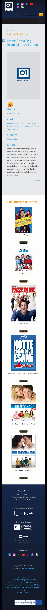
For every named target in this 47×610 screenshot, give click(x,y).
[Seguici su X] (26, 4)
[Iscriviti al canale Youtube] (31, 4)
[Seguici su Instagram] (22, 4)
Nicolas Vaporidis (28, 123)
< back (10, 30)
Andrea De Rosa (32, 126)
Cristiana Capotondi (16, 126)
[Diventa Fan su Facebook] (17, 4)
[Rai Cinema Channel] (23, 527)
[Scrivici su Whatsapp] (22, 7)
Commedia (12, 139)
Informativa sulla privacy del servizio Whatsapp (23, 585)
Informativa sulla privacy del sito (23, 580)
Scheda (23, 242)
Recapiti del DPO (23, 592)
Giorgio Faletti (13, 123)
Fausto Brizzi (13, 113)
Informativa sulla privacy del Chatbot (23, 582)
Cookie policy (23, 577)
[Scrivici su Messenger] (17, 7)
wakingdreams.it (28, 568)
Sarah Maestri (13, 129)
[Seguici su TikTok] (35, 4)
